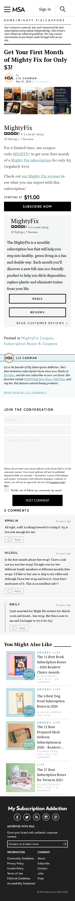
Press (41, 878)
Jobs (40, 873)
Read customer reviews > (42, 323)
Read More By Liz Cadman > (25, 392)
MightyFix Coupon (37, 338)
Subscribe (43, 863)
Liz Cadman (26, 78)
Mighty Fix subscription (31, 160)
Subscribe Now (37, 206)
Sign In (45, 9)
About (41, 858)
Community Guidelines (20, 858)
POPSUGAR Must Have (37, 379)
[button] (14, 539)
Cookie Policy (15, 868)
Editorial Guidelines (18, 878)
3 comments (41, 81)
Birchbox (9, 375)
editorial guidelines (32, 34)
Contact (42, 868)
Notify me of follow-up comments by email (36, 490)
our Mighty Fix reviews (41, 176)
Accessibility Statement (21, 883)
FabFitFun (59, 379)
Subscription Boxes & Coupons (30, 343)
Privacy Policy (15, 863)
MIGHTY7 (21, 154)
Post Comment (37, 500)
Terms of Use (15, 873)
